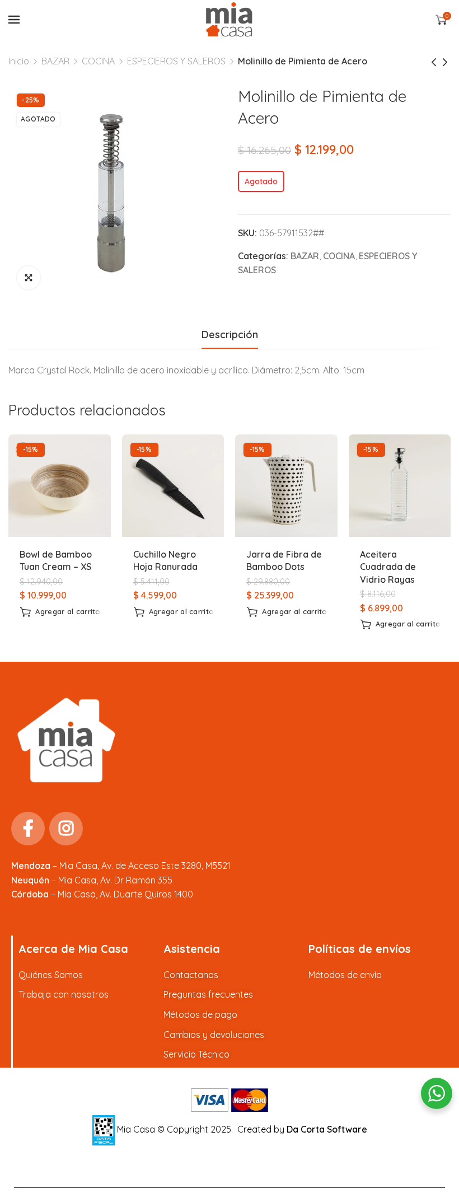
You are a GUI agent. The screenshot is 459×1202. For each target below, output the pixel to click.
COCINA (98, 61)
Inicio (18, 61)
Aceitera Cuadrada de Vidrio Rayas (388, 567)
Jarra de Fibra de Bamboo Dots (284, 560)
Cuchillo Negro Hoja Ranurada (165, 560)
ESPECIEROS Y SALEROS (176, 61)
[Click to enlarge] (28, 277)
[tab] (229, 334)
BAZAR (55, 61)
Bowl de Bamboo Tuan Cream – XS (56, 560)
